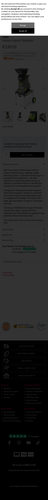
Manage (23, 25)
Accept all (23, 30)
